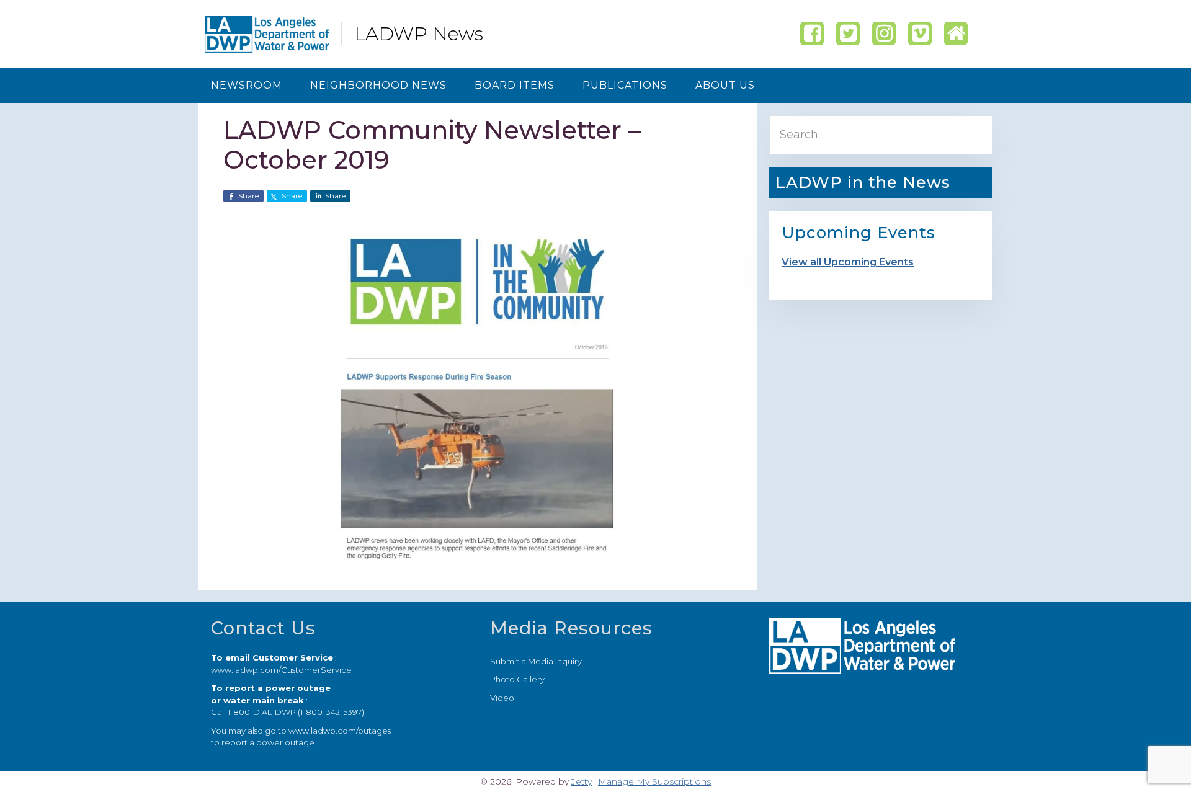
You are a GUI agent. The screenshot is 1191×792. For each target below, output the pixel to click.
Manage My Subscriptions (654, 781)
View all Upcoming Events (848, 262)
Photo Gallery (517, 679)
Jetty (581, 781)
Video (502, 698)
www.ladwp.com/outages (339, 731)
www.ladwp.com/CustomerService (281, 670)
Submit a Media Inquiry (536, 661)
